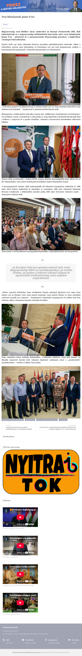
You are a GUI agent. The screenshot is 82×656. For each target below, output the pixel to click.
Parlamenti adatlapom (10, 631)
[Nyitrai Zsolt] (41, 6)
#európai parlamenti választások (13, 419)
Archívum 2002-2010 (49, 652)
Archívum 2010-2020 (63, 652)
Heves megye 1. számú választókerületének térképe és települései (25, 634)
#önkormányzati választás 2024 (46, 419)
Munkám (5, 24)
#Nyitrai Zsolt (30, 419)
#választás (63, 419)
